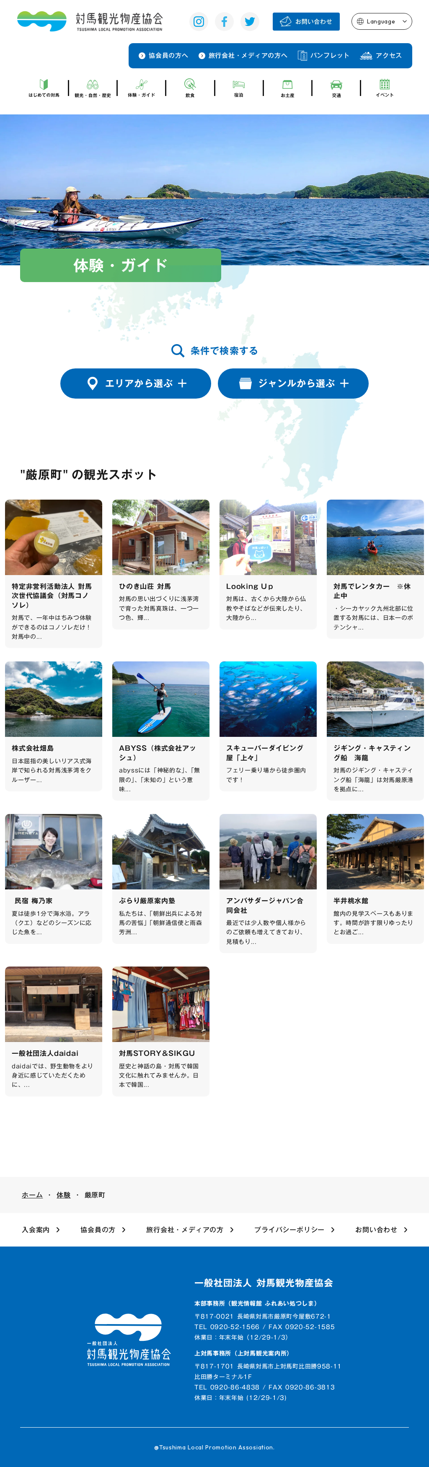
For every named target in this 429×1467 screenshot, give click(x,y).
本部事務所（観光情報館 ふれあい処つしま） (257, 1304)
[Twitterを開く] (249, 21)
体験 (64, 1195)
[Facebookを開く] (224, 21)
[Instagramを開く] (198, 21)
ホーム (32, 1195)
